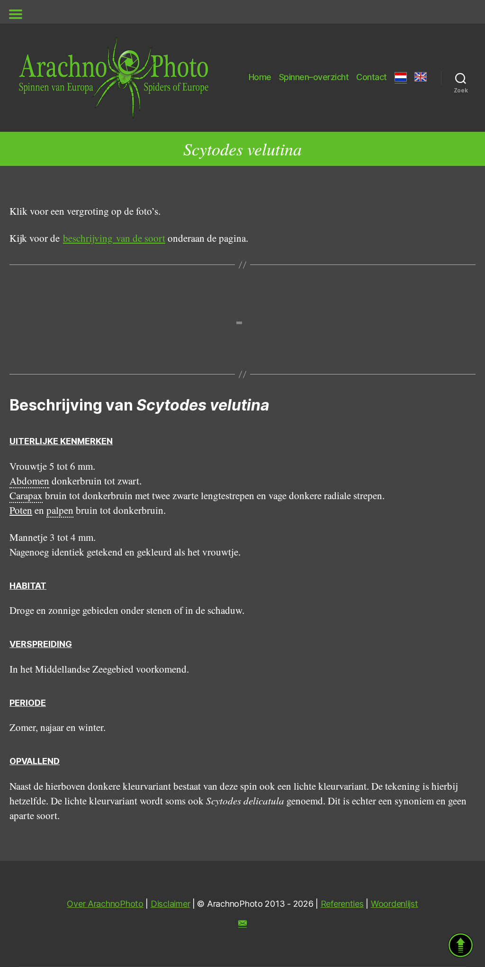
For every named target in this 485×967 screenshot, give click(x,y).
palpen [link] (59, 510)
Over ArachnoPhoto (105, 904)
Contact (371, 77)
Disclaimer (170, 904)
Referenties (342, 904)
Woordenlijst (394, 904)
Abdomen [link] (29, 480)
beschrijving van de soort (114, 238)
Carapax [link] (26, 495)
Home (260, 77)
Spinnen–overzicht (314, 77)
